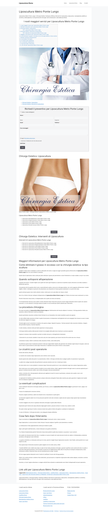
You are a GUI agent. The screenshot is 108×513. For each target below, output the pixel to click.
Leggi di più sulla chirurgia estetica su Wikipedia (34, 474)
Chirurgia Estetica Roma (44, 472)
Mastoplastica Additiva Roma (76, 472)
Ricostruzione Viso (47, 505)
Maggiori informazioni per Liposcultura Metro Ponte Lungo (34, 34)
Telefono (57, 122)
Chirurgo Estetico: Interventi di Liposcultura (31, 31)
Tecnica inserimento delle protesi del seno (53, 503)
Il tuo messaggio (24, 128)
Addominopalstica (47, 495)
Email (21, 122)
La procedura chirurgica (26, 39)
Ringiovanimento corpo (49, 490)
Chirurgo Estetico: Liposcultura (28, 28)
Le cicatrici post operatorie (27, 40)
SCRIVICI (54, 232)
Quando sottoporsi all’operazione (28, 37)
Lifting (44, 497)
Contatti (86, 3)
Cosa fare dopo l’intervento (27, 43)
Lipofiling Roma (55, 472)
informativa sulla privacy (29, 138)
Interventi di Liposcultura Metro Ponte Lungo (34, 33)
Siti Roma (56, 511)
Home (65, 3)
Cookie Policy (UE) (71, 495)
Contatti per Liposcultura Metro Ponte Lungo (58, 474)
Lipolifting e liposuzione (49, 501)
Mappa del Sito (71, 490)
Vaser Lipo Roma (23, 501)
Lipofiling (45, 499)
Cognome (57, 120)
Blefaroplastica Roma (31, 472)
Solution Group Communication (66, 511)
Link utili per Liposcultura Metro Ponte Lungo (31, 45)
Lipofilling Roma (23, 495)
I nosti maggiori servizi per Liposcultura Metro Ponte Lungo (34, 25)
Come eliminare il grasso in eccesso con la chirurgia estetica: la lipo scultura (38, 36)
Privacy (69, 493)
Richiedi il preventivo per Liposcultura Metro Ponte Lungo (34, 27)
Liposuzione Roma (26, 3)
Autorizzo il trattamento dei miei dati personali (31, 140)
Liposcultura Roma (64, 472)
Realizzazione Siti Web (49, 511)
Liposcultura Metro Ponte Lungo (32, 30)
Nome (21, 120)
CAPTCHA (22, 143)
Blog (81, 3)
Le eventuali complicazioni (27, 42)
